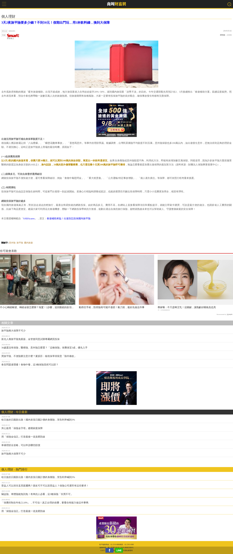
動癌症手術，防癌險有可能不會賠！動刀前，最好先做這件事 (111, 307)
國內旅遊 (28, 243)
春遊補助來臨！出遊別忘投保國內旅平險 (68, 218)
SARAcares (29, 218)
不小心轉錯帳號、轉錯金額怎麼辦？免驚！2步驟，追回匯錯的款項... (37, 307)
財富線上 (10, 38)
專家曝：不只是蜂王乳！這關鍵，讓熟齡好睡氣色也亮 (187, 307)
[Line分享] (119, 550)
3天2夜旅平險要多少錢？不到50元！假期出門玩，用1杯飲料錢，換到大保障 (55, 22)
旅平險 (20, 243)
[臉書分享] (110, 550)
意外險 (12, 243)
